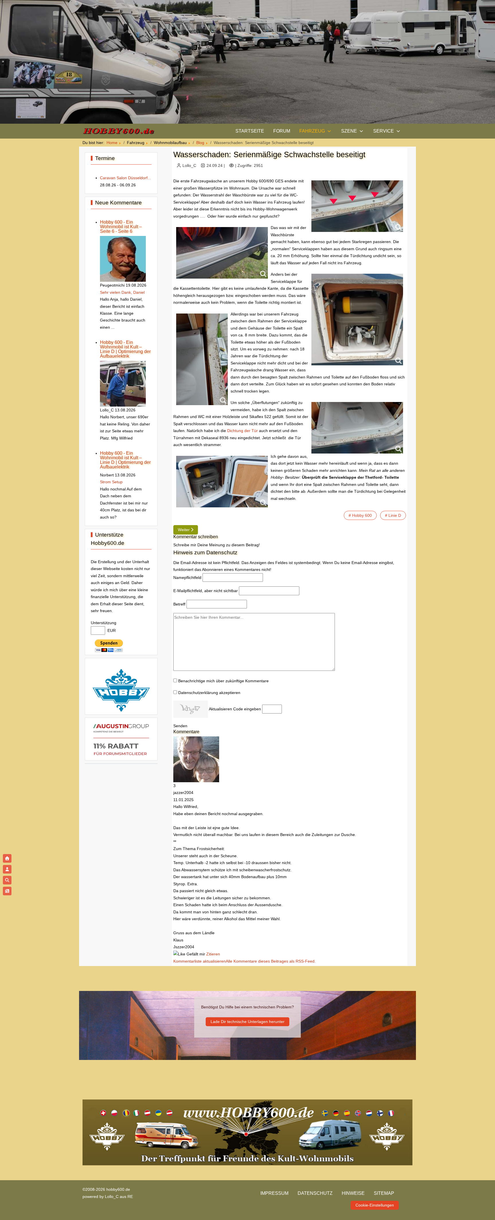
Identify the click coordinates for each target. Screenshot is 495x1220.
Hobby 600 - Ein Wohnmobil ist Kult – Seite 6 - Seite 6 (121, 227)
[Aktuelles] (7, 891)
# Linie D (393, 515)
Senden (180, 726)
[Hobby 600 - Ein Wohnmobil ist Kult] (118, 131)
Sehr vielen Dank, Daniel (122, 292)
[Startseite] (7, 858)
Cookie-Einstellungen (374, 1205)
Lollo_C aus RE (119, 1196)
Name (187, 577)
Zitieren (213, 954)
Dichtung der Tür (242, 430)
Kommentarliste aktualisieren (199, 961)
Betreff (179, 604)
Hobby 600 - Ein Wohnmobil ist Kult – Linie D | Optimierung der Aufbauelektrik (125, 349)
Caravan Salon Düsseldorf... (125, 178)
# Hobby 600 (360, 515)
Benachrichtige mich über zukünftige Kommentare (223, 681)
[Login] (7, 869)
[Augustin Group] (121, 738)
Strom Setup (111, 482)
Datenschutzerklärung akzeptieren (209, 692)
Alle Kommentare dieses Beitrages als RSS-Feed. (271, 961)
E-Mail (205, 590)
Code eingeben (247, 709)
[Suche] (7, 880)
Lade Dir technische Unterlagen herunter (247, 1021)
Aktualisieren (220, 709)
